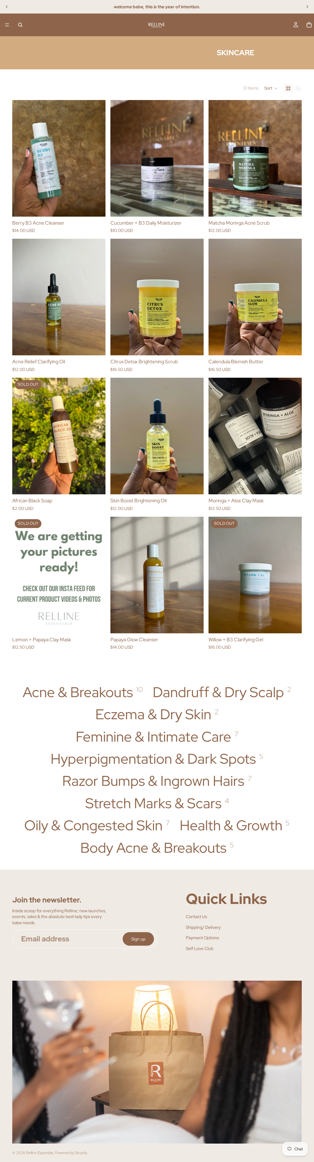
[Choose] (95, 207)
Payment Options (202, 937)
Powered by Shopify (71, 1152)
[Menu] (7, 25)
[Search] (20, 25)
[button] (271, 88)
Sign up (138, 939)
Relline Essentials (39, 1152)
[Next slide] (307, 7)
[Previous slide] (6, 7)
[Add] (292, 484)
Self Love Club (199, 948)
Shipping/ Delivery (203, 927)
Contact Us (196, 916)
